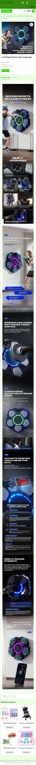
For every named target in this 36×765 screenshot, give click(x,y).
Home (2, 16)
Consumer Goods (9, 16)
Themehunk (28, 763)
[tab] (6, 77)
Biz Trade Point (13, 763)
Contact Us (5, 70)
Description (5, 77)
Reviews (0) (15, 77)
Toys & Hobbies (19, 16)
